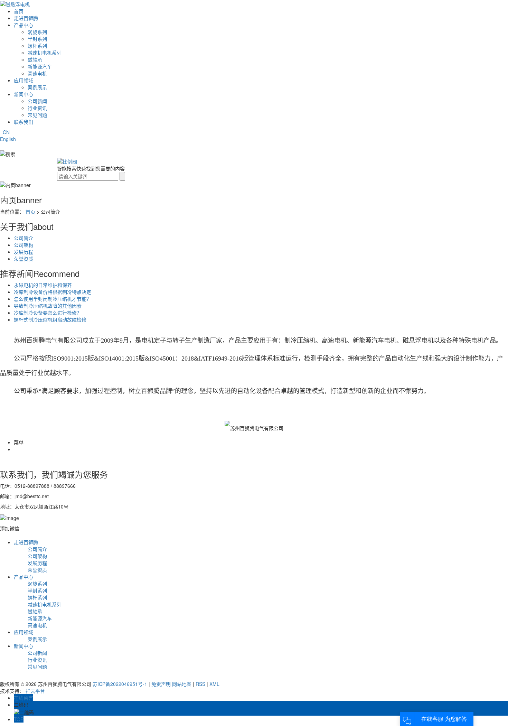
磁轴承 (35, 59)
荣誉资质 (23, 258)
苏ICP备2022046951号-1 (120, 683)
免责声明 (161, 683)
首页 (18, 11)
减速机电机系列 (45, 52)
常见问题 (37, 114)
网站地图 (181, 683)
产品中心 (23, 24)
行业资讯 (37, 107)
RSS (200, 683)
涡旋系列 (37, 31)
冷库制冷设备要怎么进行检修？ (48, 312)
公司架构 (23, 244)
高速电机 (37, 73)
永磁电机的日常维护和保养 (43, 284)
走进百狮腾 (26, 18)
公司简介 (23, 237)
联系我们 (23, 121)
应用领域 (23, 80)
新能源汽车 (40, 66)
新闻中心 (23, 94)
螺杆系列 (37, 45)
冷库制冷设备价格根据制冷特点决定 (52, 291)
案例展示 (37, 87)
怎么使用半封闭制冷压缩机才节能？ (52, 298)
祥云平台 (35, 690)
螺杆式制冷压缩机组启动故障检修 (50, 319)
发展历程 (23, 251)
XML (214, 683)
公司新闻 (37, 100)
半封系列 (37, 38)
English (8, 139)
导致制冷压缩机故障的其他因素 (48, 305)
